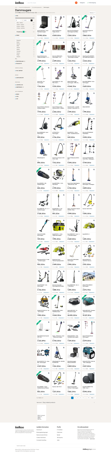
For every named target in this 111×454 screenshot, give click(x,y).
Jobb (58, 440)
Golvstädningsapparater (37, 7)
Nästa (92, 397)
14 (88, 397)
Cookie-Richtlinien (41, 437)
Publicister (59, 432)
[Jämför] (49, 17)
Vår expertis (60, 437)
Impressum (39, 429)
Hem (16, 7)
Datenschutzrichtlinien (41, 435)
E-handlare (59, 429)
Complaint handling (41, 440)
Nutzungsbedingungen (42, 432)
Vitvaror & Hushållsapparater (24, 7)
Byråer (58, 435)
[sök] (76, 2)
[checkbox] (15, 22)
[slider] (15, 18)
